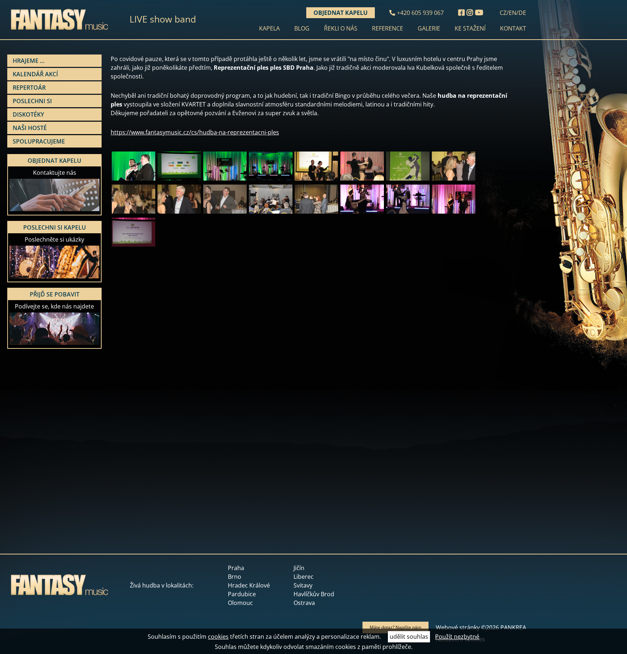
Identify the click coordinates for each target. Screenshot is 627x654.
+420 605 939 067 (420, 13)
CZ (503, 13)
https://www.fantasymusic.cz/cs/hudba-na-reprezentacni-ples (195, 132)
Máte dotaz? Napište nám (395, 627)
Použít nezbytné (457, 637)
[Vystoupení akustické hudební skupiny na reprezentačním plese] (271, 213)
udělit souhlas (409, 637)
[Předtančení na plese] (316, 179)
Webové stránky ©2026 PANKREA (481, 627)
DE (522, 13)
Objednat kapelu (341, 13)
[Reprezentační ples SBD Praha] (133, 179)
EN (512, 13)
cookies (218, 637)
